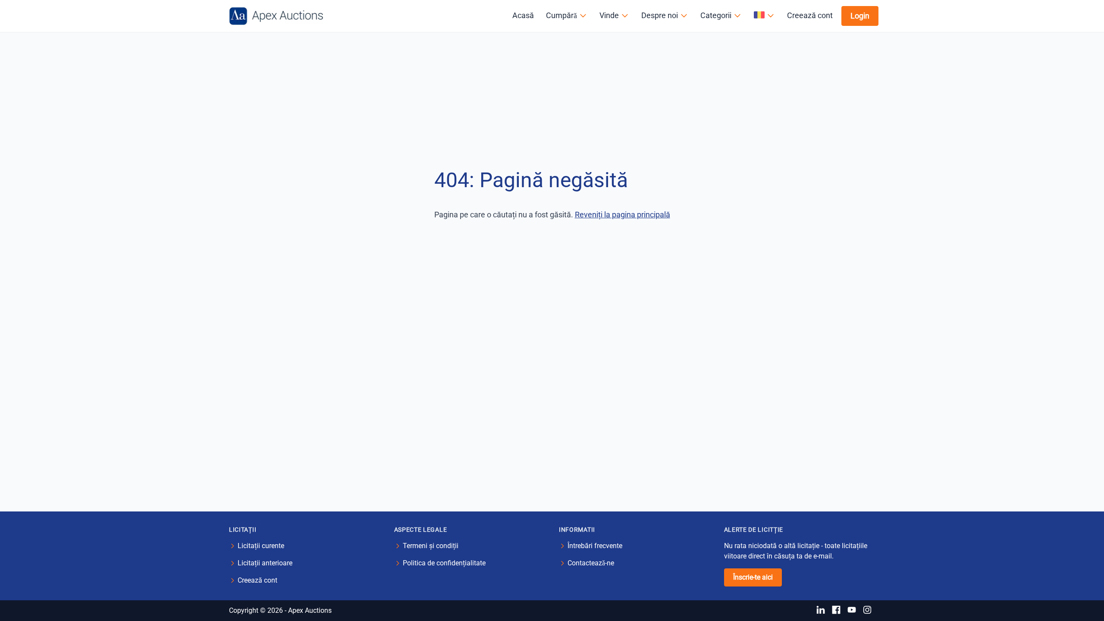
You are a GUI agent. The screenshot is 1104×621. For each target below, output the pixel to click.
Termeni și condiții (430, 546)
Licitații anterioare (265, 563)
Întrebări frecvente (595, 546)
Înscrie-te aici (753, 577)
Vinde (609, 15)
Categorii (715, 15)
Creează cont (810, 15)
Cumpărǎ (561, 15)
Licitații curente (261, 546)
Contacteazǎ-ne (591, 563)
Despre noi (659, 15)
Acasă (523, 15)
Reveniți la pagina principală (622, 214)
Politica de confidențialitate (444, 563)
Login (859, 15)
